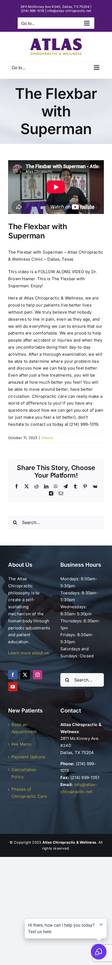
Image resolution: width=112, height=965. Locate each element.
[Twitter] (25, 674)
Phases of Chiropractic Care (29, 793)
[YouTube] (12, 686)
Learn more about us (28, 652)
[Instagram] (37, 674)
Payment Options (28, 756)
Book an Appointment (24, 728)
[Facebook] (12, 674)
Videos (47, 438)
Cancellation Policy (23, 773)
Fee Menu (21, 744)
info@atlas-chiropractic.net (69, 11)
